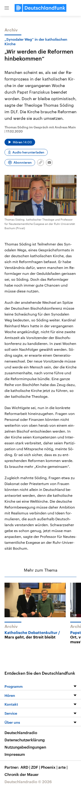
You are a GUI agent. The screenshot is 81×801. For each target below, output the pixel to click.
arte (63, 767)
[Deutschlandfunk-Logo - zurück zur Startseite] (40, 8)
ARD (25, 767)
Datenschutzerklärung (24, 739)
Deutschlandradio (20, 732)
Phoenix (49, 767)
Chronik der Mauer (21, 774)
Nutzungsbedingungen (25, 747)
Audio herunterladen (28, 152)
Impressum (14, 754)
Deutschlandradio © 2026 (28, 781)
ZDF (35, 767)
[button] (6, 8)
